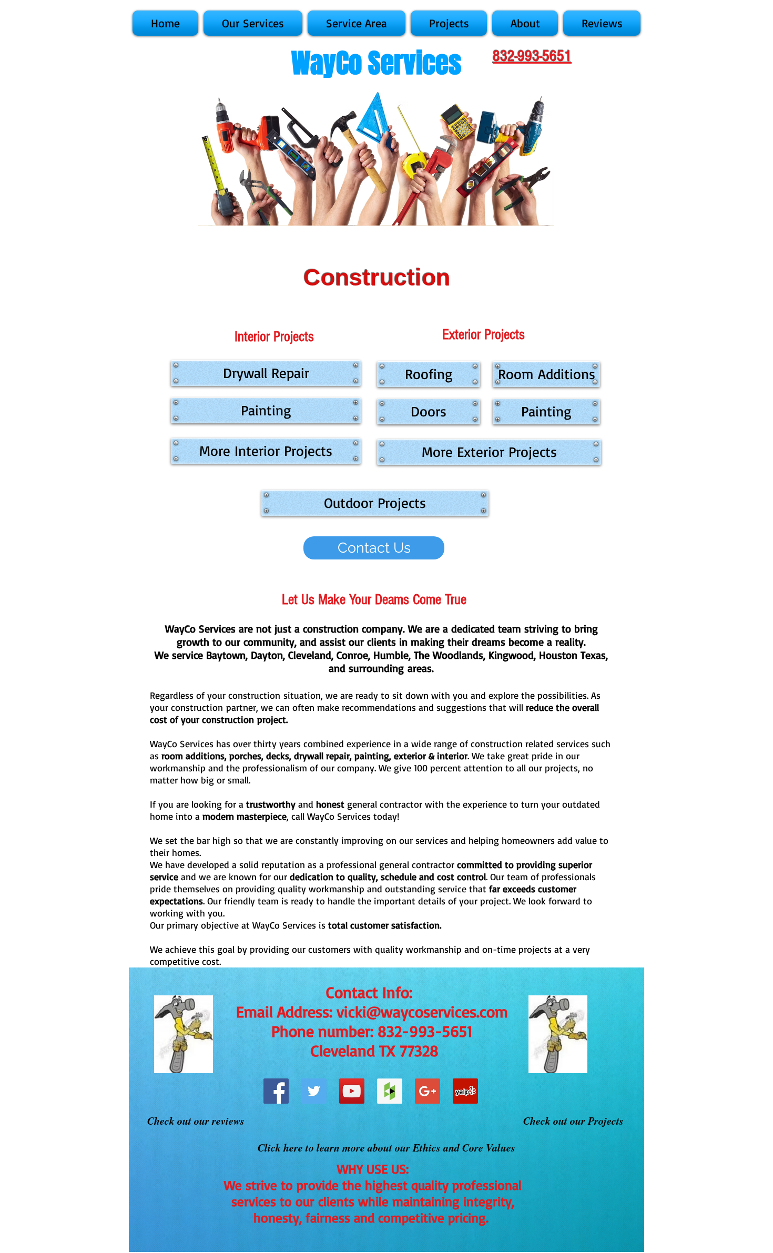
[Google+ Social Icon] (427, 1091)
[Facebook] (276, 1091)
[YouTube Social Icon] (351, 1091)
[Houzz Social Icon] (389, 1091)
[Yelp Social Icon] (465, 1091)
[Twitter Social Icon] (314, 1091)
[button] (253, 23)
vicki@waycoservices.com (422, 1011)
